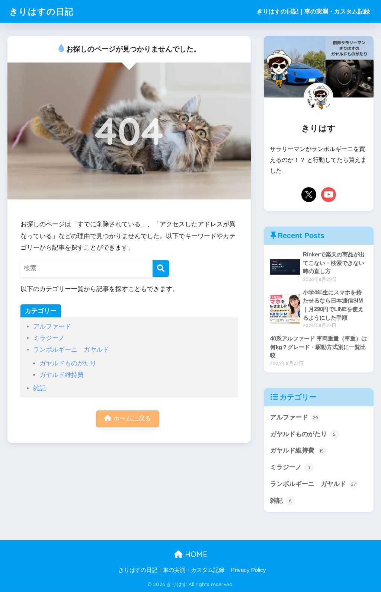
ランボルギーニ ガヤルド (71, 349)
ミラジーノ (49, 338)
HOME (195, 554)
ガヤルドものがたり (67, 363)
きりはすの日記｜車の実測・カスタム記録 (313, 11)
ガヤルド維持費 (61, 374)
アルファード (52, 326)
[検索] (161, 268)
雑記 (39, 388)
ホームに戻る (131, 418)
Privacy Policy (248, 570)
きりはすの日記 (41, 11)
